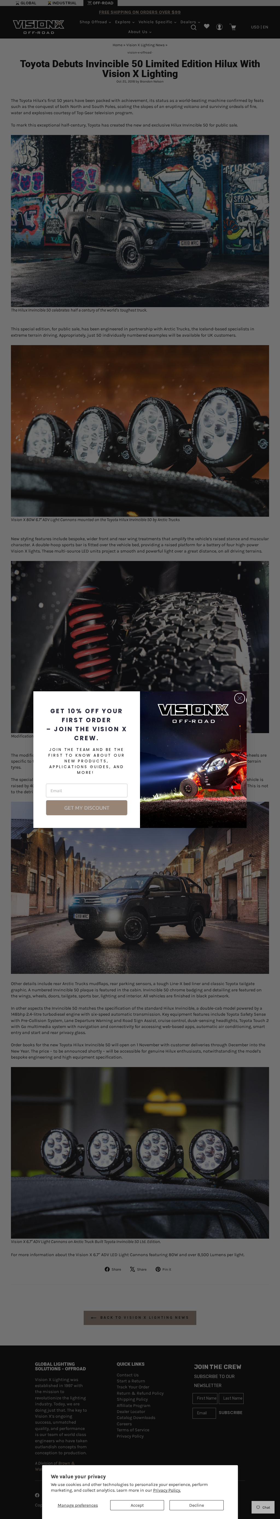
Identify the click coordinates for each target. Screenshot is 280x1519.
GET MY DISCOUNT (86, 808)
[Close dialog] (239, 698)
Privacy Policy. (167, 1490)
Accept (137, 1505)
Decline (196, 1505)
